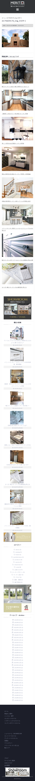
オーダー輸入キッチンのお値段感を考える (14, 287)
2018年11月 (17, 685)
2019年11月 (17, 662)
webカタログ (8, 763)
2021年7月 (17, 642)
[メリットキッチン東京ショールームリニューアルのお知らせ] (17, 205)
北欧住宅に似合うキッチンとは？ (17, 425)
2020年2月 (17, 657)
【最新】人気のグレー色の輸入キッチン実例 (15, 113)
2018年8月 (17, 687)
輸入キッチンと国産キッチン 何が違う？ (17, 405)
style (17, 567)
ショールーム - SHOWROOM (13, 733)
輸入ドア (7, 747)
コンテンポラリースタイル (12, 723)
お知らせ (17, 569)
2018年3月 (17, 698)
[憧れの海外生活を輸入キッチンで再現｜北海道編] (17, 147)
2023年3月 (17, 620)
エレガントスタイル (10, 718)
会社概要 (7, 765)
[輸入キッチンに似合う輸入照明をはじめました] (17, 61)
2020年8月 (17, 645)
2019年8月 (17, 670)
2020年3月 (17, 655)
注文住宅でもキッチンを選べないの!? (17, 464)
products (17, 559)
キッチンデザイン (17, 572)
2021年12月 (17, 637)
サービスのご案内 (9, 760)
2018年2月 (17, 700)
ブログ (18, 577)
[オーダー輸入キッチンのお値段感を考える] (17, 264)
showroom (17, 564)
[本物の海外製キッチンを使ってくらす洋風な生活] (17, 178)
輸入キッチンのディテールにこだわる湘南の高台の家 (17, 260)
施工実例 (17, 582)
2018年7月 (17, 690)
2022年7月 (17, 635)
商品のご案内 (8, 713)
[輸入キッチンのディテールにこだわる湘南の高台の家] (17, 234)
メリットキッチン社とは (11, 745)
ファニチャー (8, 743)
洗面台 (6, 740)
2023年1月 (17, 625)
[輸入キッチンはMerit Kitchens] (17, 2)
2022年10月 (17, 632)
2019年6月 (17, 672)
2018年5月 (17, 693)
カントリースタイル (10, 736)
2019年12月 (17, 660)
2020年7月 (17, 647)
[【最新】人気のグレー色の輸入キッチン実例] (17, 90)
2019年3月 (17, 677)
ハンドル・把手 (9, 716)
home (17, 554)
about (17, 549)
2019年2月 (17, 680)
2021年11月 (17, 640)
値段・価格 (17, 579)
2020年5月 (17, 650)
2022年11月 (17, 630)
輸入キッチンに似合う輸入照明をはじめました (15, 86)
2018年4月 (17, 695)
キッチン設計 (17, 574)
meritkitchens (17, 557)
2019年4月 (17, 675)
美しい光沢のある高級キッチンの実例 (13, 143)
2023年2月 (17, 622)
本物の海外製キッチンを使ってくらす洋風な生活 (16, 201)
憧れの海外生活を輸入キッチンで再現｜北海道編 (16, 174)
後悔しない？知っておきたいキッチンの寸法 (17, 445)
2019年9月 (17, 667)
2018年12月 (17, 682)
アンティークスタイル (11, 738)
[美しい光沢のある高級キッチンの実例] (17, 118)
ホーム (4, 18)
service (17, 562)
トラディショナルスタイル (12, 720)
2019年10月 (17, 665)
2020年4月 (17, 652)
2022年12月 (17, 627)
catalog (17, 552)
